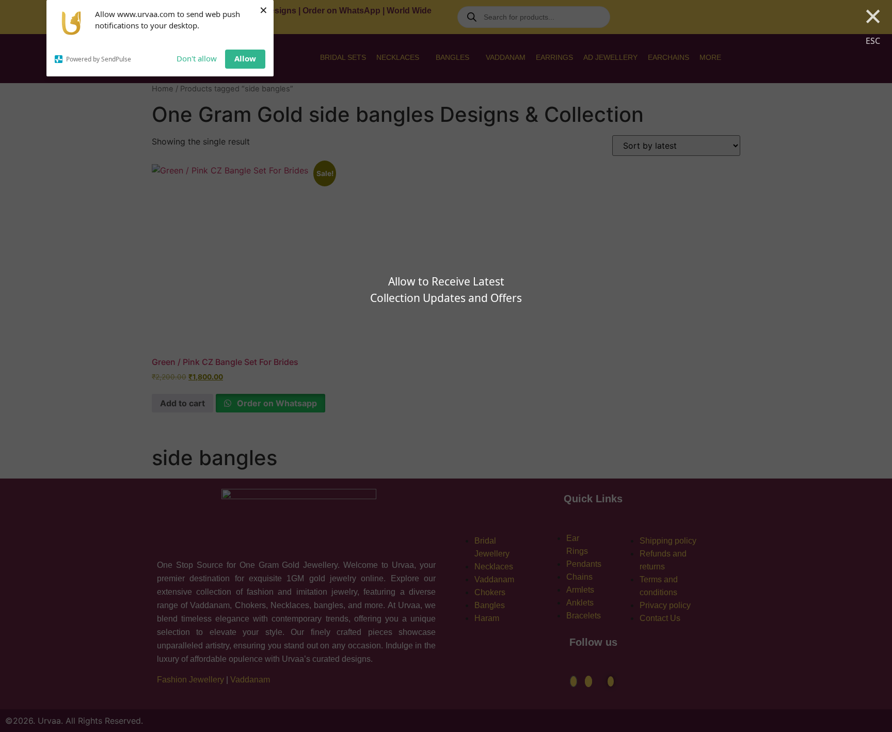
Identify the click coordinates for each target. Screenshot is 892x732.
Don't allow (197, 58)
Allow (245, 58)
